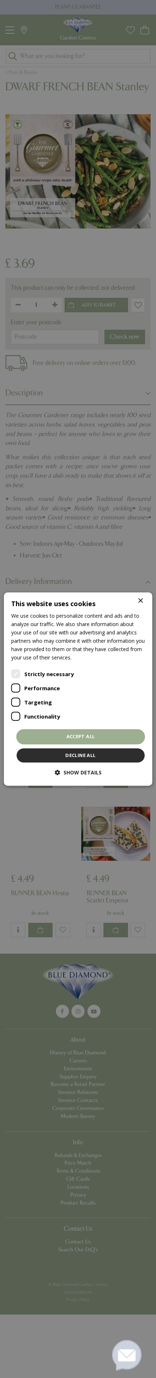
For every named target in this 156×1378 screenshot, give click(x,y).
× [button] (140, 601)
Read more (86, 657)
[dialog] (78, 689)
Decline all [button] (80, 755)
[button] (78, 772)
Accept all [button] (80, 736)
